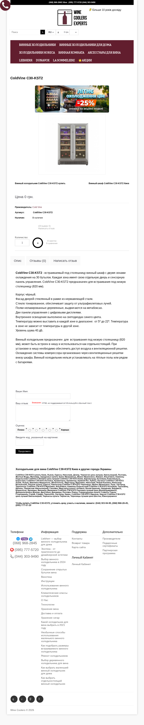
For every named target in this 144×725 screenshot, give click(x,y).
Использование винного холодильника (55, 587)
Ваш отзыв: (54, 403)
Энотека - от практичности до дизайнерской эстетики (54, 551)
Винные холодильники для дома (85, 45)
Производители (111, 538)
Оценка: (20, 425)
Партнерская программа (110, 552)
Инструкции (47, 581)
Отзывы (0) (38, 261)
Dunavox (43, 60)
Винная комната (71, 52)
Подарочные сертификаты (110, 544)
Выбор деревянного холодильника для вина (54, 662)
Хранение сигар (50, 617)
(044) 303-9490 (88, 2)
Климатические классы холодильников (54, 594)
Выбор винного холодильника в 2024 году (53, 562)
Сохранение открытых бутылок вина (54, 571)
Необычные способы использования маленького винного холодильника (53, 637)
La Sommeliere (64, 60)
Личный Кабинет (81, 564)
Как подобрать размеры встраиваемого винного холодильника (55, 648)
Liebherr (25, 60)
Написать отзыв (46, 228)
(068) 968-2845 (55, 2)
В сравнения (51, 243)
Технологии (47, 604)
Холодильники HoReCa (37, 52)
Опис (17, 261)
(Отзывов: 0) (44, 226)
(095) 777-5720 (75, 2)
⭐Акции (85, 60)
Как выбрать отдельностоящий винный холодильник (53, 680)
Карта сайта (79, 547)
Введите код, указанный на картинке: (37, 437)
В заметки (51, 241)
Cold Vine (37, 207)
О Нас (44, 600)
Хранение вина (50, 608)
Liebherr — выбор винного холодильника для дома (54, 541)
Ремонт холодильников (54, 655)
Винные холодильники (37, 45)
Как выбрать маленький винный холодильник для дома (54, 670)
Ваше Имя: (22, 391)
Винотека (46, 576)
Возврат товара (81, 543)
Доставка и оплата (51, 613)
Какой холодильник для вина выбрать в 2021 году (54, 625)
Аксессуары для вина (104, 52)
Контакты (77, 538)
